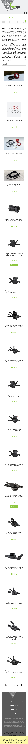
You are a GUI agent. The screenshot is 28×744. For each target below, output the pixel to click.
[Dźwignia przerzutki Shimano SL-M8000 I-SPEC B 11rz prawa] (14, 486)
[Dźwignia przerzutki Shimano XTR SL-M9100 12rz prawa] (14, 660)
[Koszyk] (24, 22)
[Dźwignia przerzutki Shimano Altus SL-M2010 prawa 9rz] (14, 280)
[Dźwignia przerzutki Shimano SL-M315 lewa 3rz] (14, 384)
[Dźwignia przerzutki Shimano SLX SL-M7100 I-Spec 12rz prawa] (14, 557)
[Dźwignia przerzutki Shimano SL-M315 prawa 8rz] (14, 453)
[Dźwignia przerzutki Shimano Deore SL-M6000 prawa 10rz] (14, 315)
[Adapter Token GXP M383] (14, 76)
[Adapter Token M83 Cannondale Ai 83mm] (14, 175)
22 (23, 685)
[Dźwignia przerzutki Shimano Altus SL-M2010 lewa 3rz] (14, 243)
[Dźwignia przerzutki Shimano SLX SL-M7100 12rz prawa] (14, 522)
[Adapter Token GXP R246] (14, 143)
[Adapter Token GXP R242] (14, 109)
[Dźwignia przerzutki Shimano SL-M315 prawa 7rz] (14, 419)
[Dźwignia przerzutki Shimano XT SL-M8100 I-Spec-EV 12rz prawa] (14, 626)
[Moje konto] (17, 22)
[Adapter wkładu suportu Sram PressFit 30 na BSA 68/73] (14, 208)
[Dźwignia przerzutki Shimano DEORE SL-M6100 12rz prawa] (14, 350)
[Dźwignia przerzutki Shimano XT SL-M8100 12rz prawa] (14, 591)
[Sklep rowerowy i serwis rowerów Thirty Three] (10, 5)
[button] (3, 22)
